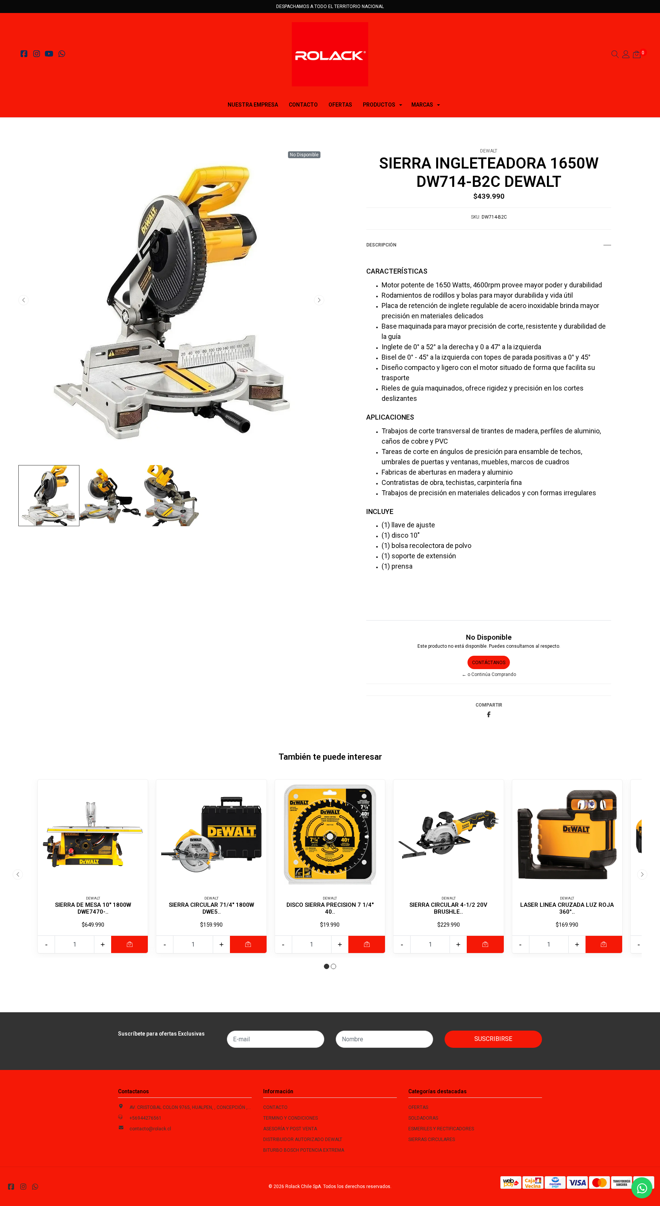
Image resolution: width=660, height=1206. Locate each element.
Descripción (381, 245)
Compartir (489, 705)
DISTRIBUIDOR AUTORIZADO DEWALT (302, 1139)
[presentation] (23, 300)
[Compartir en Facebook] (488, 715)
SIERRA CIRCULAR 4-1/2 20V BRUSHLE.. (448, 908)
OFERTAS (340, 105)
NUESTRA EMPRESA (253, 105)
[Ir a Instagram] (36, 55)
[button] (326, 966)
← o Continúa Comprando (489, 674)
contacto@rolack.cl (150, 1128)
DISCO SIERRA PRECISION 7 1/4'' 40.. (330, 908)
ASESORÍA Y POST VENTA (290, 1128)
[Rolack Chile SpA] (330, 54)
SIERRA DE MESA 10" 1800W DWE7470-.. (93, 908)
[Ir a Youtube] (49, 55)
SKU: (475, 217)
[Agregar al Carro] (129, 944)
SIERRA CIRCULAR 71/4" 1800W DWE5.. (211, 908)
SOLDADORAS (423, 1118)
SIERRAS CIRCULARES (431, 1139)
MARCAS (422, 105)
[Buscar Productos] (615, 55)
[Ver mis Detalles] (626, 55)
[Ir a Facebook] (24, 55)
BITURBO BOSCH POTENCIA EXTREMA (303, 1150)
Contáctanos (488, 662)
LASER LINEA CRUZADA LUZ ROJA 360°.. (567, 908)
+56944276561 (145, 1118)
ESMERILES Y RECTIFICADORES (441, 1128)
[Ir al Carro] (636, 55)
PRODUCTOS (379, 105)
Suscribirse (493, 1038)
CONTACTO (303, 105)
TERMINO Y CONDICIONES (290, 1118)
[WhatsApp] (61, 55)
